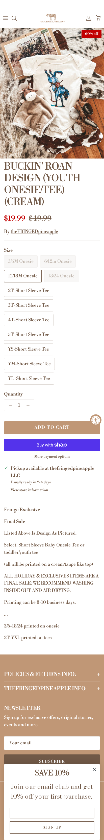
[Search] (16, 18)
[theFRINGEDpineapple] (52, 18)
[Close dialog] (94, 769)
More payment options (52, 457)
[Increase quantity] (29, 405)
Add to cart (52, 427)
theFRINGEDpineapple (34, 231)
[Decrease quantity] (9, 405)
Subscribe (52, 761)
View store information (29, 490)
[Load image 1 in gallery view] (52, 93)
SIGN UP (52, 827)
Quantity (13, 394)
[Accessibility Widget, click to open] (95, 420)
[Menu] (5, 18)
